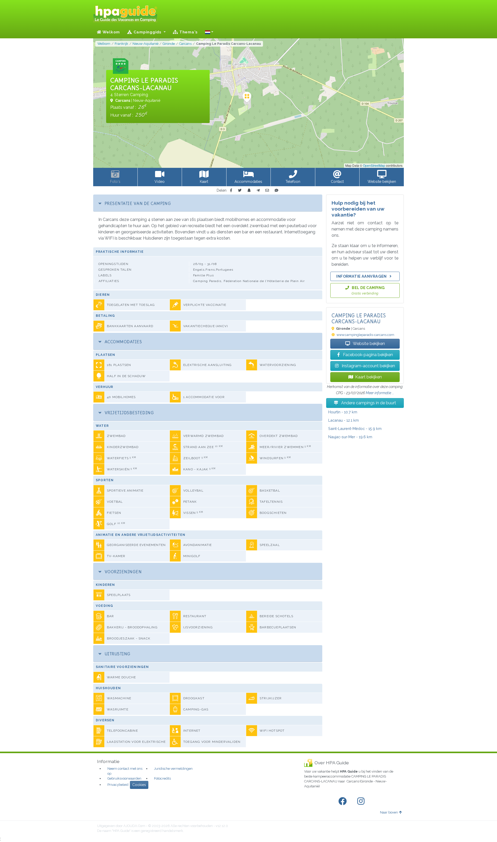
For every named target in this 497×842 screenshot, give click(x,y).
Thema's (188, 32)
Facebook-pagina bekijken (367, 354)
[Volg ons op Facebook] (343, 801)
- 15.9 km (355, 428)
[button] (209, 32)
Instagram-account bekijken (368, 365)
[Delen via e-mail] (267, 190)
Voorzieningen (122, 571)
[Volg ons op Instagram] (362, 801)
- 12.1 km (343, 420)
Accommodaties (122, 341)
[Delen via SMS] (276, 190)
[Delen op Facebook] (231, 190)
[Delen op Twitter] (240, 190)
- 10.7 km (342, 412)
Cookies (139, 785)
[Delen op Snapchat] (249, 190)
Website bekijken (368, 343)
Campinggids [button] (147, 32)
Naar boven (389, 812)
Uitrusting (116, 653)
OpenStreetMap (374, 165)
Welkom (110, 32)
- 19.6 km (350, 437)
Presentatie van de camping (137, 203)
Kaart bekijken (368, 377)
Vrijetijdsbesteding (128, 412)
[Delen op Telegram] (258, 190)
